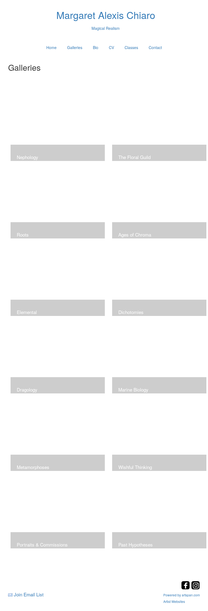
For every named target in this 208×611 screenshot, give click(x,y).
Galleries (74, 47)
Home (51, 47)
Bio (95, 47)
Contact (155, 47)
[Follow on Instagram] (195, 587)
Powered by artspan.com (181, 595)
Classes (131, 47)
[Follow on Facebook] (186, 587)
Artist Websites (174, 601)
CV (111, 47)
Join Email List (29, 594)
